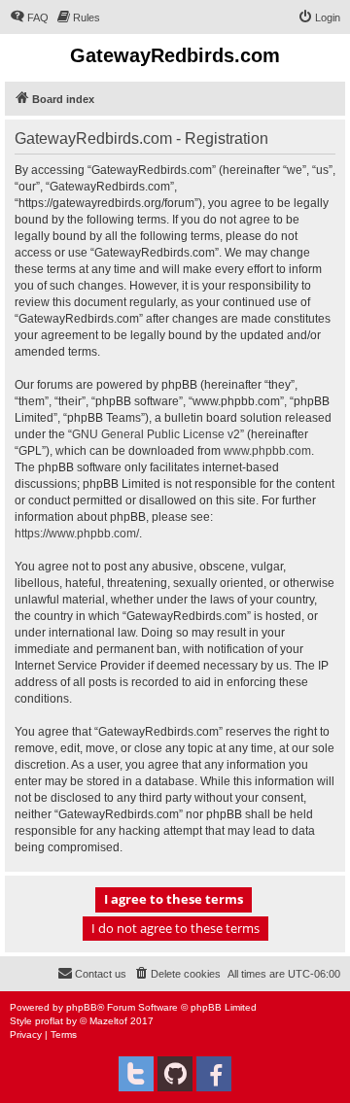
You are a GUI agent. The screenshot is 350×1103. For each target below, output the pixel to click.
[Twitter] (136, 1073)
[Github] (175, 1073)
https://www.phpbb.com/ (77, 533)
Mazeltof (108, 1021)
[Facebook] (213, 1073)
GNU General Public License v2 (156, 434)
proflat (49, 1021)
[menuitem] (29, 17)
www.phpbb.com (267, 451)
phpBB (81, 1007)
